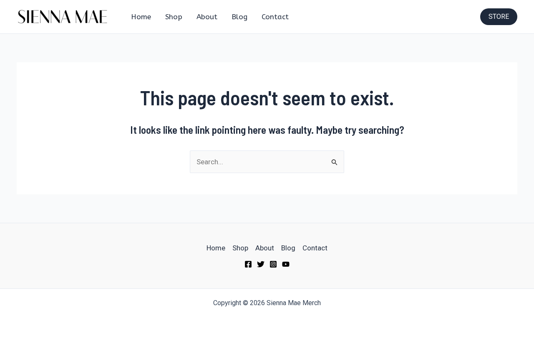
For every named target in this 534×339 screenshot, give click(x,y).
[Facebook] (248, 264)
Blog (239, 17)
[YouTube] (286, 264)
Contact (275, 17)
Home (141, 17)
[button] (498, 16)
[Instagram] (273, 264)
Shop (173, 17)
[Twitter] (260, 264)
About (206, 17)
